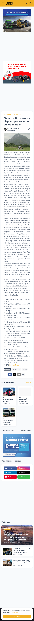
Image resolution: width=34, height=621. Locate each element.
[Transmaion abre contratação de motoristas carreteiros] (9, 392)
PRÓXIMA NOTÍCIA (25, 430)
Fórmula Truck (17, 114)
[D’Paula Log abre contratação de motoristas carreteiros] (25, 392)
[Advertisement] (17, 46)
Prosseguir (17, 616)
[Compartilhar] (28, 129)
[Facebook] (10, 374)
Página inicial (7, 114)
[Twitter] (14, 374)
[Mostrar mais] (23, 374)
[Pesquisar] (31, 3)
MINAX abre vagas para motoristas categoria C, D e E (21, 561)
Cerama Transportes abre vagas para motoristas (8, 420)
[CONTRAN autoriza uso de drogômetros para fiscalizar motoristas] (7, 551)
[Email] (19, 374)
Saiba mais (14, 612)
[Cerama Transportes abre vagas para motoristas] (9, 412)
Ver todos (28, 382)
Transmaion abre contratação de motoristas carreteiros (8, 399)
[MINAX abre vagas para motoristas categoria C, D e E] (7, 562)
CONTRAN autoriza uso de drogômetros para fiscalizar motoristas (22, 550)
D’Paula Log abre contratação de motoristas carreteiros (24, 399)
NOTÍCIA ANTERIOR (8, 430)
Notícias (25, 369)
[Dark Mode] (27, 3)
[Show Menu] (2, 3)
